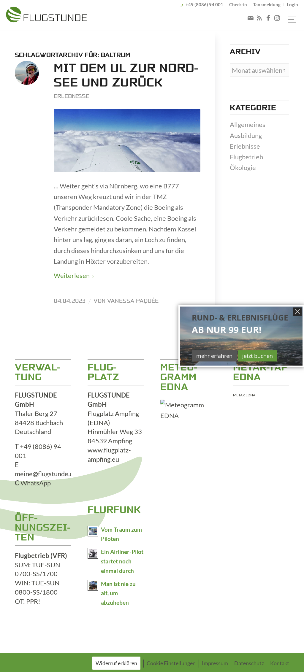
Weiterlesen (72, 275)
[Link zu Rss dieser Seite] (259, 17)
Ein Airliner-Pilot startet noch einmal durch (122, 561)
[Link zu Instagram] (277, 17)
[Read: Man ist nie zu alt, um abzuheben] (93, 585)
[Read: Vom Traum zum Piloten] (93, 531)
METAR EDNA (244, 395)
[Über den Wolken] (127, 140)
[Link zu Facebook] (268, 17)
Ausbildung (246, 135)
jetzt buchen (257, 355)
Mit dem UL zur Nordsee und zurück (126, 75)
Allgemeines (247, 124)
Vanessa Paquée (133, 300)
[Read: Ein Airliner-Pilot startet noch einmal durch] (93, 553)
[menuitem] (238, 4)
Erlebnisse (71, 96)
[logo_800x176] (46, 16)
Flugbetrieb (246, 157)
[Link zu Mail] (250, 17)
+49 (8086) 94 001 (204, 4)
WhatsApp (35, 483)
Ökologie (243, 167)
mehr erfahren (214, 355)
